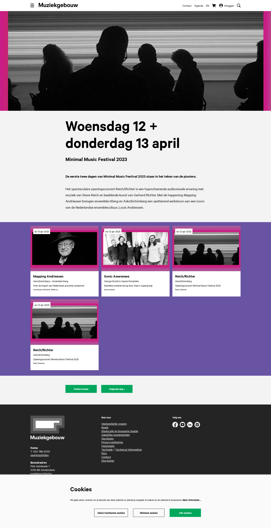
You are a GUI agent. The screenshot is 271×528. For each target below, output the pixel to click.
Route (104, 427)
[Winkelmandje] (214, 5)
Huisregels (107, 446)
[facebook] (175, 424)
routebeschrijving (41, 473)
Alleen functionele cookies (111, 513)
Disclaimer (107, 460)
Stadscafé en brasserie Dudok (119, 431)
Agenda (198, 5)
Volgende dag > (117, 389)
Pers (104, 453)
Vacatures (107, 438)
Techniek (107, 449)
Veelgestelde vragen (114, 424)
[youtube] (182, 424)
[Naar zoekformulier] (239, 5)
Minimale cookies (149, 513)
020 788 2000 (41, 451)
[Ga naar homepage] (58, 5)
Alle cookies (185, 513)
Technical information (128, 449)
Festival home (81, 389)
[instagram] (197, 424)
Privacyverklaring (112, 442)
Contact (187, 5)
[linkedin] (190, 424)
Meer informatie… (192, 500)
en (207, 5)
